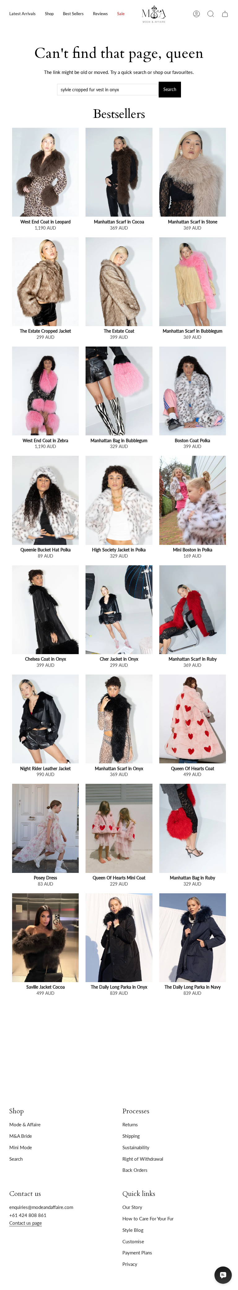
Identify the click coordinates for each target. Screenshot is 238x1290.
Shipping (131, 1136)
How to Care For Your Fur (148, 1218)
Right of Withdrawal (142, 1159)
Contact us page (25, 1223)
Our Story (132, 1207)
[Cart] (225, 14)
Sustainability (135, 1147)
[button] (49, 14)
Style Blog (132, 1230)
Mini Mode (20, 1147)
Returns (130, 1124)
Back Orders (135, 1170)
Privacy (129, 1264)
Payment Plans (137, 1252)
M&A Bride (20, 1136)
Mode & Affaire (25, 1124)
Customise (133, 1241)
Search (169, 89)
